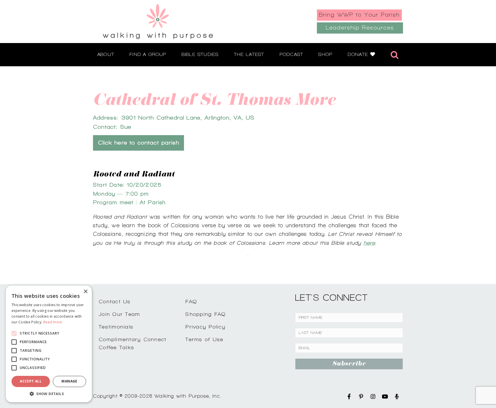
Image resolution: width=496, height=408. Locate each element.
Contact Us (115, 301)
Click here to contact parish (138, 143)
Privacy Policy (205, 326)
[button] (48, 394)
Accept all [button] (31, 381)
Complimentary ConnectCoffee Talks (132, 343)
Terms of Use (204, 339)
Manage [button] (69, 381)
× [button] (85, 292)
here (369, 243)
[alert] (49, 343)
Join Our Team (119, 314)
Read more (52, 322)
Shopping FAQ (205, 314)
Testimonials (116, 326)
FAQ (191, 301)
